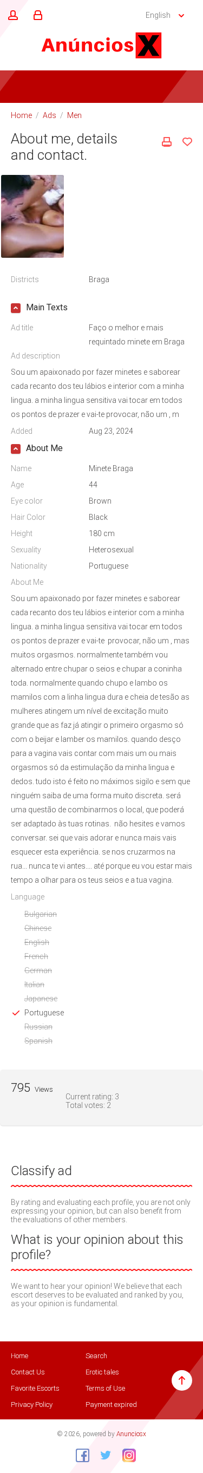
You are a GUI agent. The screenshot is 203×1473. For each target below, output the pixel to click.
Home (21, 115)
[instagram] (125, 1455)
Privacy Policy (32, 1404)
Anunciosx (131, 1434)
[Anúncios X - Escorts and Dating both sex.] (102, 45)
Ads (49, 115)
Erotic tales (102, 1372)
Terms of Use (105, 1388)
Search (96, 1356)
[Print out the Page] (166, 142)
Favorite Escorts (35, 1388)
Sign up (11, 15)
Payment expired (111, 1404)
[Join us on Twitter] (102, 1455)
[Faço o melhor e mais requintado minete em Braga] (32, 215)
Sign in (36, 15)
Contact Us (28, 1372)
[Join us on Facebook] (78, 1455)
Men (74, 115)
